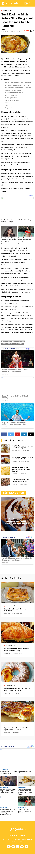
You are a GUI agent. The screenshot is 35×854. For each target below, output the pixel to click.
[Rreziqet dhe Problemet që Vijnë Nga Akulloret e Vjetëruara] (17, 514)
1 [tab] (28, 499)
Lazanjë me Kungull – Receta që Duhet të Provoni (16, 610)
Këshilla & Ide (10, 518)
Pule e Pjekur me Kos (18, 341)
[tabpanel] (17, 514)
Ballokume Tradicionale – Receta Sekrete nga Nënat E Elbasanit (22, 469)
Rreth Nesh (13, 836)
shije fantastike (19, 343)
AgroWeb (4, 29)
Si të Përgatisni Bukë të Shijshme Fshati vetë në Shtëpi (16, 649)
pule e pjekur (6, 341)
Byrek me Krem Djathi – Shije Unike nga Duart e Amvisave (17, 729)
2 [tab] (29, 499)
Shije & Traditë (7, 10)
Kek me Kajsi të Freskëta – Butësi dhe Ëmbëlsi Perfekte (17, 689)
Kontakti (22, 836)
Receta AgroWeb (7, 343)
